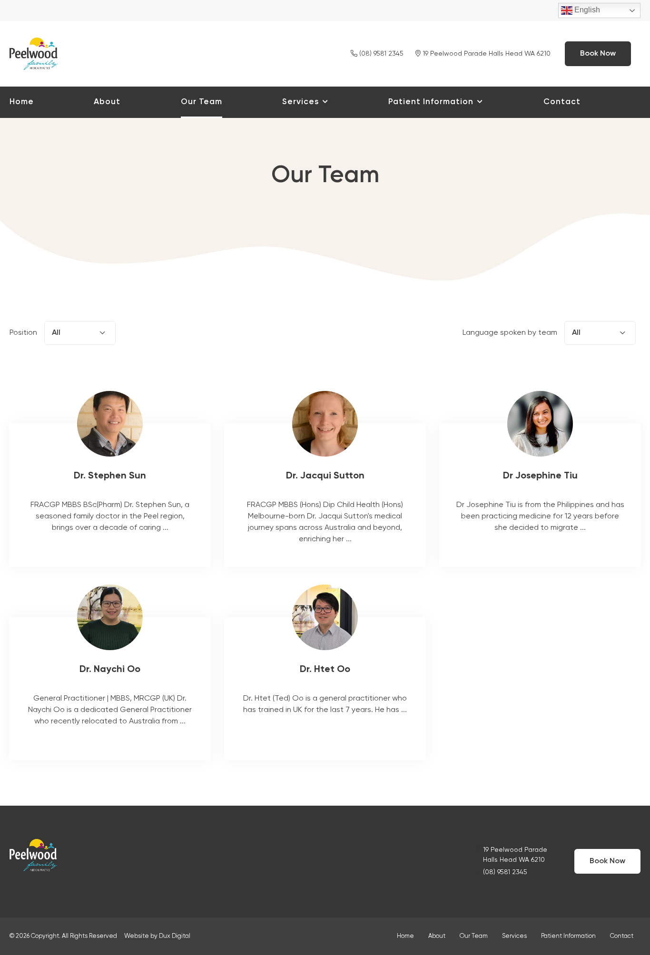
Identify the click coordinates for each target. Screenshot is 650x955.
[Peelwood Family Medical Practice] (34, 52)
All (576, 333)
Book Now (598, 54)
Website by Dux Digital (157, 936)
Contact (562, 102)
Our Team (201, 102)
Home (22, 102)
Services (300, 102)
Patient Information (430, 102)
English (586, 10)
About (107, 102)
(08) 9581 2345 (380, 53)
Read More (110, 495)
